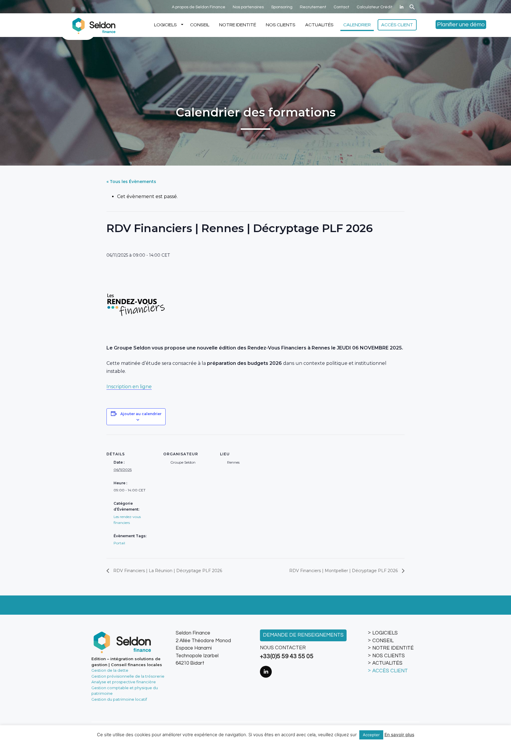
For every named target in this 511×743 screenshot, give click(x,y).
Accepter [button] (371, 734)
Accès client (397, 24)
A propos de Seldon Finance (198, 7)
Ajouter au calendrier (140, 414)
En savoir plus (399, 734)
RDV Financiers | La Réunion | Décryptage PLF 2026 (167, 570)
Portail (119, 543)
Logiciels (165, 24)
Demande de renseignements (303, 635)
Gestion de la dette (109, 670)
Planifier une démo (461, 24)
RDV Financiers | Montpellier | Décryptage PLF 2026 (344, 570)
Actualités (319, 24)
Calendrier (357, 24)
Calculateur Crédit (374, 7)
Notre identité (237, 24)
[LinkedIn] (401, 7)
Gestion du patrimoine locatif (119, 699)
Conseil (199, 24)
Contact (341, 7)
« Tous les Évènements (131, 181)
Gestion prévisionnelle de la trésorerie (127, 676)
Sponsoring (281, 7)
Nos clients (280, 24)
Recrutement (313, 7)
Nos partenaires (248, 7)
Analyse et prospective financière (123, 681)
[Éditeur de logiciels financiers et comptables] (93, 25)
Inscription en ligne (129, 386)
